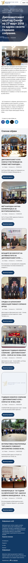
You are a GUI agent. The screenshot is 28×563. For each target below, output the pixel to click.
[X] (12, 122)
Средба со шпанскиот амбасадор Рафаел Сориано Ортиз (13, 304)
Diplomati (6, 37)
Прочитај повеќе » (7, 177)
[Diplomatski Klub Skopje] (9, 2)
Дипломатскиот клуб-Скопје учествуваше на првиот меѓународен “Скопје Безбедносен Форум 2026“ (13, 164)
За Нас (4, 545)
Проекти (4, 543)
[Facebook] (3, 122)
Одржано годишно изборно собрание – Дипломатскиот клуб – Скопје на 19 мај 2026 (13, 352)
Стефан (5, 167)
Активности (12, 167)
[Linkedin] (7, 122)
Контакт (4, 547)
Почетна (6, 9)
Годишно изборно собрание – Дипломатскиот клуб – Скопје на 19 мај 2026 (13, 399)
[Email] (16, 122)
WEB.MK (15, 560)
